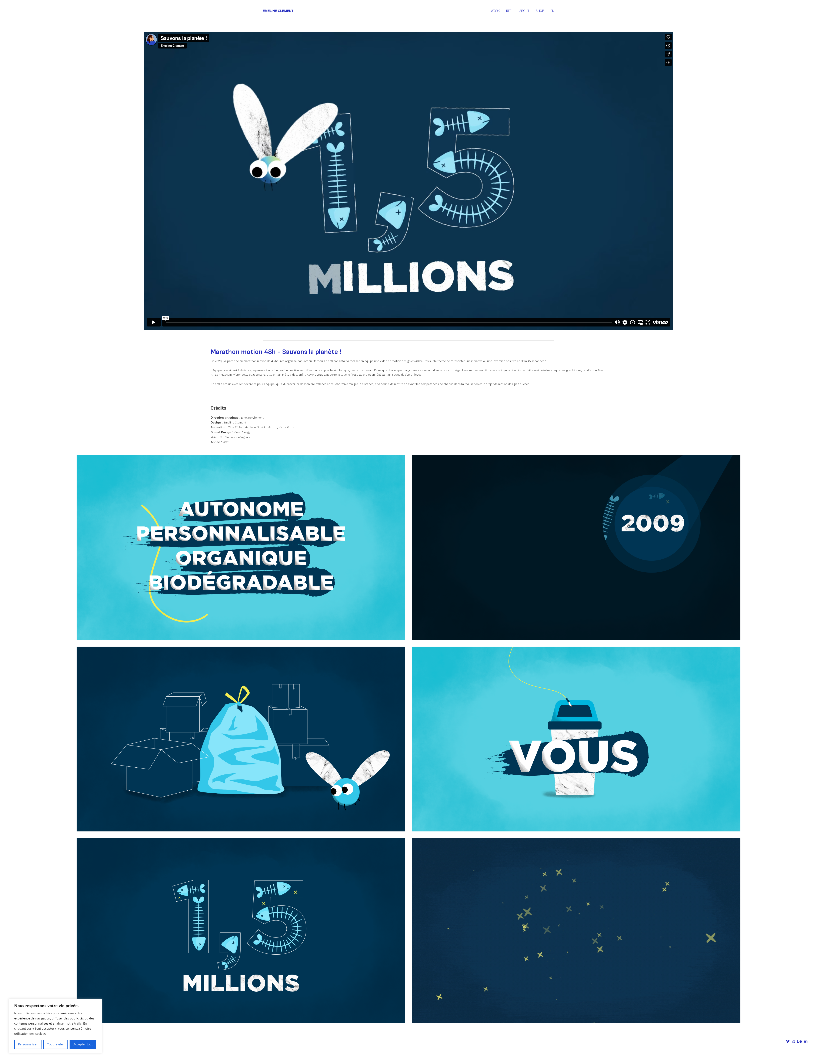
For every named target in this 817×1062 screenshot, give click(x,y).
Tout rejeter (55, 1044)
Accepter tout (83, 1044)
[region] (55, 1026)
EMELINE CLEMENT (278, 10)
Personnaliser (28, 1044)
